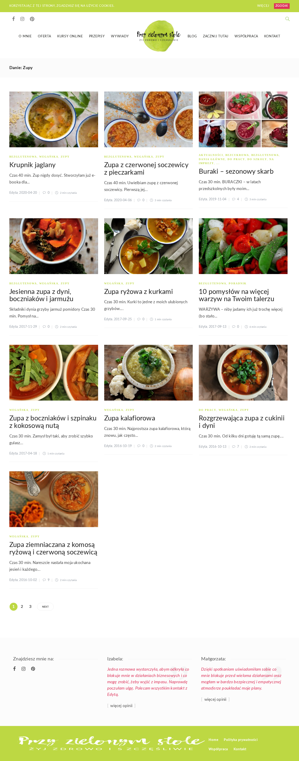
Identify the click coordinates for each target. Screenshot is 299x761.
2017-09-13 (218, 326)
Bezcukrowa (237, 155)
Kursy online (70, 36)
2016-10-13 (218, 446)
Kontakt (272, 36)
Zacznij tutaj (215, 36)
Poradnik (238, 283)
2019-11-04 (218, 199)
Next (45, 607)
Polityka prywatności (241, 740)
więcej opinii (121, 706)
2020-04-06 (123, 200)
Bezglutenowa (23, 156)
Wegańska (48, 156)
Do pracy (236, 159)
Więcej (263, 5)
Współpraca (246, 36)
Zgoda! (281, 5)
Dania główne (212, 159)
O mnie (25, 36)
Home (213, 740)
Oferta (44, 36)
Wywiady (120, 36)
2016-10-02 (28, 580)
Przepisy (97, 36)
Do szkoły (257, 159)
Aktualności (211, 155)
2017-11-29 (28, 326)
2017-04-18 (28, 453)
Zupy (65, 156)
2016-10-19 (123, 446)
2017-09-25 (123, 319)
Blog (192, 36)
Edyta (13, 192)
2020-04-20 (28, 192)
